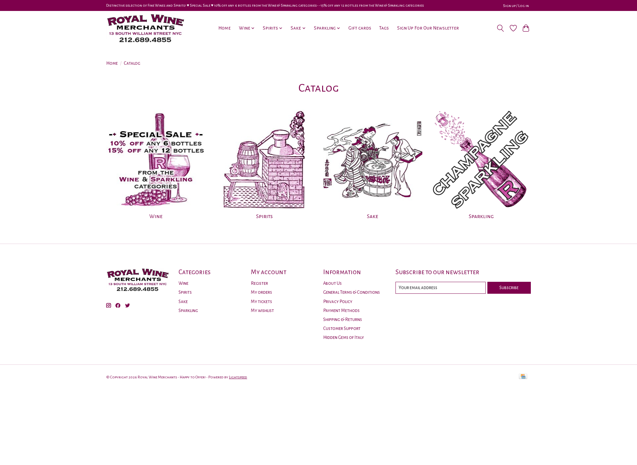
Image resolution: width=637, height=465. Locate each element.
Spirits (264, 216)
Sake (372, 216)
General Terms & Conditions (351, 292)
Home (224, 28)
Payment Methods (341, 310)
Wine (156, 216)
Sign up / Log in (516, 6)
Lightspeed (238, 377)
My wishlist (262, 310)
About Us (332, 283)
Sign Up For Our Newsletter (428, 28)
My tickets (261, 301)
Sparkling (481, 216)
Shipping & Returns (342, 319)
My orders (261, 292)
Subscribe (509, 287)
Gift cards (359, 28)
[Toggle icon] (500, 28)
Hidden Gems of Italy (343, 337)
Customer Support (342, 328)
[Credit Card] (523, 377)
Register (259, 283)
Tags (384, 28)
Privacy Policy (337, 301)
